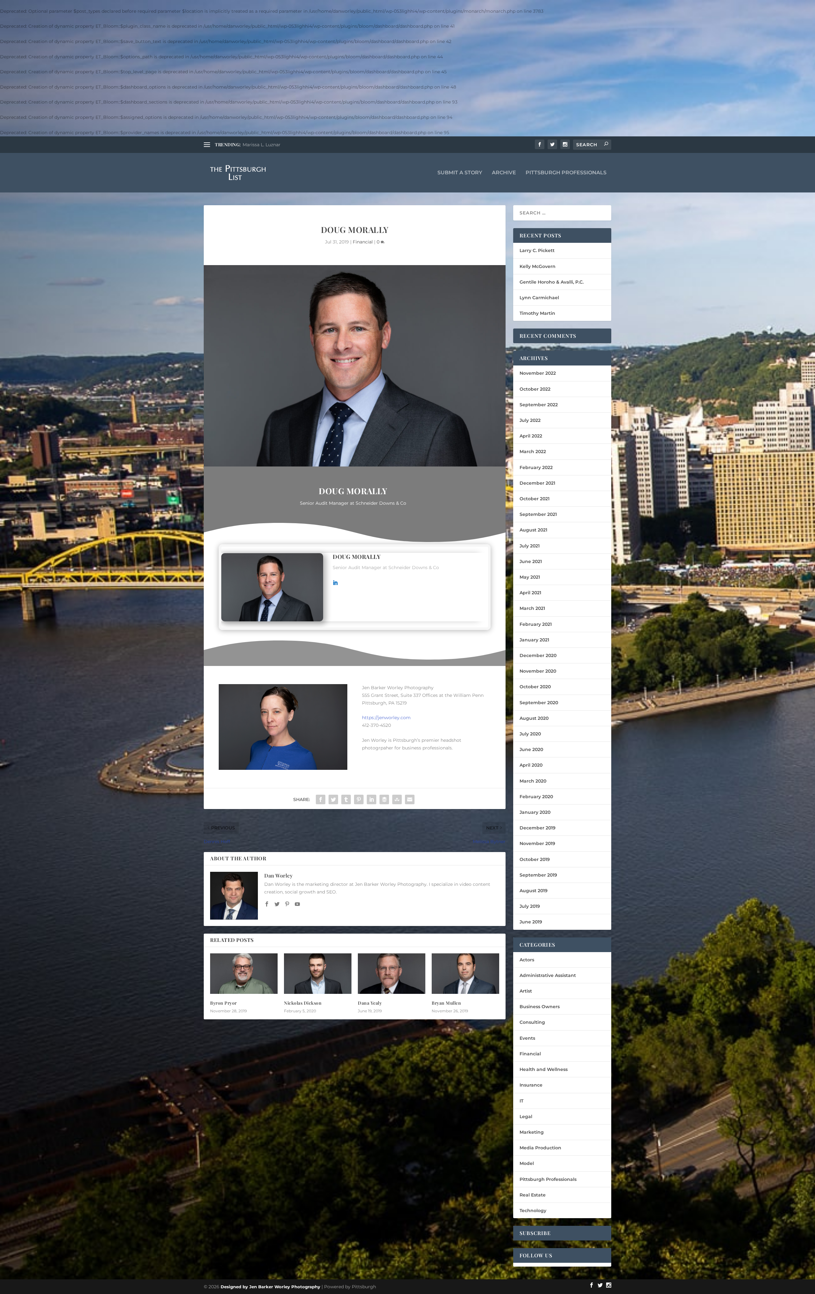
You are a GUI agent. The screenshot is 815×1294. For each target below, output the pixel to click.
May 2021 (530, 577)
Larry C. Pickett (537, 250)
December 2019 (538, 828)
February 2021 (536, 624)
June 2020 (531, 749)
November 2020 (538, 671)
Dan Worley (278, 875)
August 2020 (534, 718)
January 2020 (535, 812)
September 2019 (538, 875)
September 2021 (538, 514)
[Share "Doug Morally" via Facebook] (320, 799)
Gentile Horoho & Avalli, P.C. (552, 282)
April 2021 (530, 593)
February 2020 (536, 796)
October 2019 (535, 859)
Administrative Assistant (548, 975)
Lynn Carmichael (539, 297)
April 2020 (531, 765)
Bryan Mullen (446, 1003)
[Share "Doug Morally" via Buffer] (384, 799)
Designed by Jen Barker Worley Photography (270, 1286)
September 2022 (539, 405)
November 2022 (538, 373)
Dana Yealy (370, 1003)
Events (527, 1038)
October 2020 (535, 687)
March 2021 (532, 608)
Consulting (532, 1022)
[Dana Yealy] (391, 973)
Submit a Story (459, 173)
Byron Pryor (223, 1003)
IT (521, 1101)
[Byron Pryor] (244, 973)
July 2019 (530, 906)
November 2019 (537, 843)
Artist (526, 991)
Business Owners (540, 1006)
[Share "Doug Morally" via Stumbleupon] (397, 799)
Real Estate (533, 1195)
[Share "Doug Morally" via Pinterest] (358, 799)
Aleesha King (257, 145)
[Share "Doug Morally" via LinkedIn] (371, 799)
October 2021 (534, 499)
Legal (526, 1116)
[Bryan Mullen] (465, 973)
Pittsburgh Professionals (566, 173)
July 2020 (530, 734)
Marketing (532, 1132)
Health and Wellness (544, 1069)
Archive (504, 173)
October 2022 (535, 389)
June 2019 (531, 922)
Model (527, 1163)
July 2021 (530, 546)
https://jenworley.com (386, 717)
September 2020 (539, 702)
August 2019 (534, 890)
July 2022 (530, 420)
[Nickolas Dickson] (317, 973)
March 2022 (533, 451)
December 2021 (537, 483)
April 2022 (531, 436)
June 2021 (531, 561)
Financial (363, 242)
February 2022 (536, 467)
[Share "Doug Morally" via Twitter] (333, 799)
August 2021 (533, 530)
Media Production (540, 1148)
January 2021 (534, 640)
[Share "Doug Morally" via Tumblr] (346, 799)
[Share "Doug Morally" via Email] (409, 799)
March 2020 (533, 781)
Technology (533, 1210)
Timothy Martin (537, 313)
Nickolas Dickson (303, 1003)
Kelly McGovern (538, 266)
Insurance (531, 1085)
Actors (527, 960)
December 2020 (538, 655)
